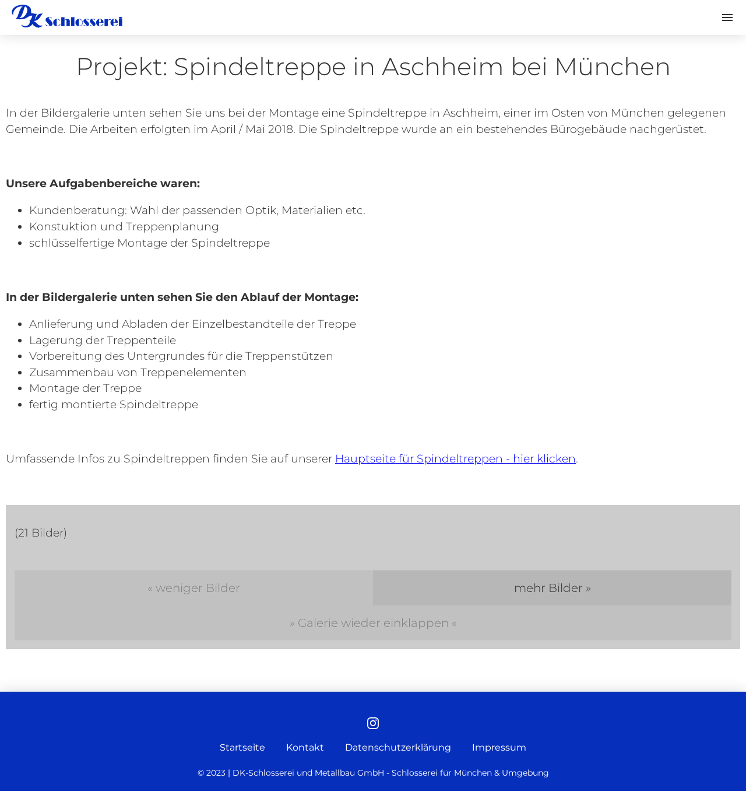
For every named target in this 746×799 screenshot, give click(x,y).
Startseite (242, 747)
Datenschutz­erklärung (398, 747)
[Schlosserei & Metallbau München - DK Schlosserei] (67, 16)
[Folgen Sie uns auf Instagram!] (373, 724)
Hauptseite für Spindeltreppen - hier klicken (455, 458)
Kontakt (305, 747)
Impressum (499, 747)
